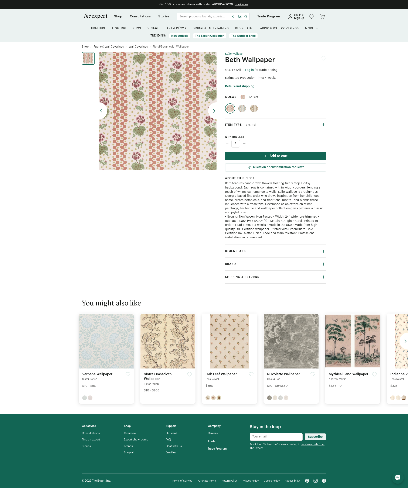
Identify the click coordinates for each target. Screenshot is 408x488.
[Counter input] (275, 144)
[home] (95, 16)
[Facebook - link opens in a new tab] (324, 481)
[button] (311, 16)
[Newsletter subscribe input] (276, 437)
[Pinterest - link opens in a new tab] (307, 481)
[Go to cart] (322, 16)
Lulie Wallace (233, 53)
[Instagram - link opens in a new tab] (315, 481)
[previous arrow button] (103, 110)
